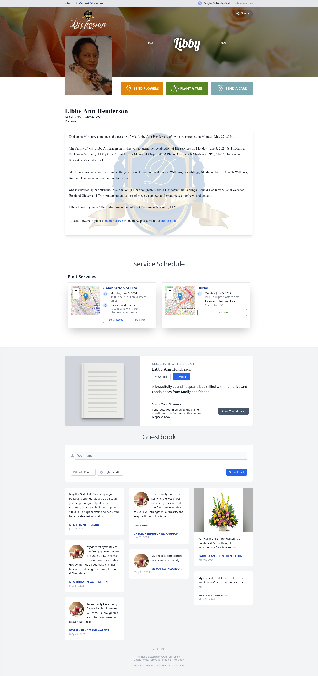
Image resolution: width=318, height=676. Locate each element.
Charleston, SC (214, 305)
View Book (161, 376)
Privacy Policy (149, 659)
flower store (169, 220)
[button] (85, 296)
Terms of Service (169, 659)
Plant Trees (141, 319)
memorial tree (113, 220)
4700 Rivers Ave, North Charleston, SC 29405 (125, 310)
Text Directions (115, 319)
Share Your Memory (233, 411)
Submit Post (236, 472)
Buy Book (181, 376)
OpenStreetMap (163, 665)
